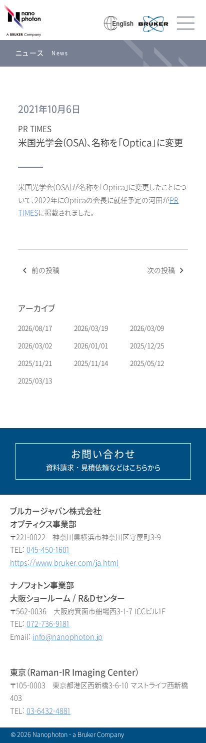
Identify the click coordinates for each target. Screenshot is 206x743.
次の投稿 (162, 270)
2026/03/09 (148, 328)
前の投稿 (45, 270)
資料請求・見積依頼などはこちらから (103, 460)
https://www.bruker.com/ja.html (64, 563)
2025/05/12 (148, 363)
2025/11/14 (92, 363)
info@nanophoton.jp (67, 637)
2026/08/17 (36, 328)
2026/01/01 (92, 345)
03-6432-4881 (48, 711)
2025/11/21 (36, 363)
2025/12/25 (148, 345)
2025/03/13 (36, 381)
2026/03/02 (36, 345)
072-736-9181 (48, 624)
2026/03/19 (92, 328)
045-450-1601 (48, 550)
